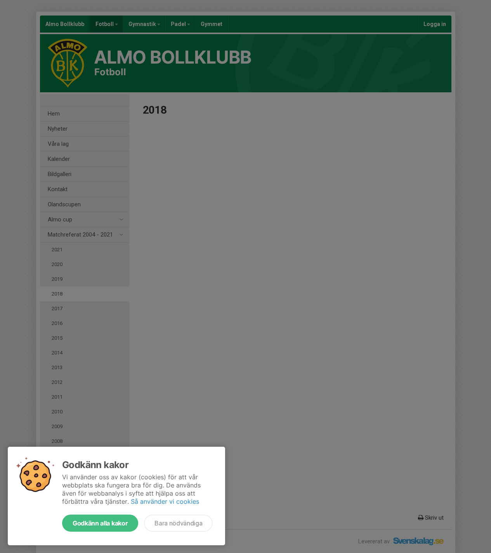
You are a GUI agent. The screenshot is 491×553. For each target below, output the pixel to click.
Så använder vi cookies (165, 501)
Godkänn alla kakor (100, 523)
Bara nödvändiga (178, 523)
